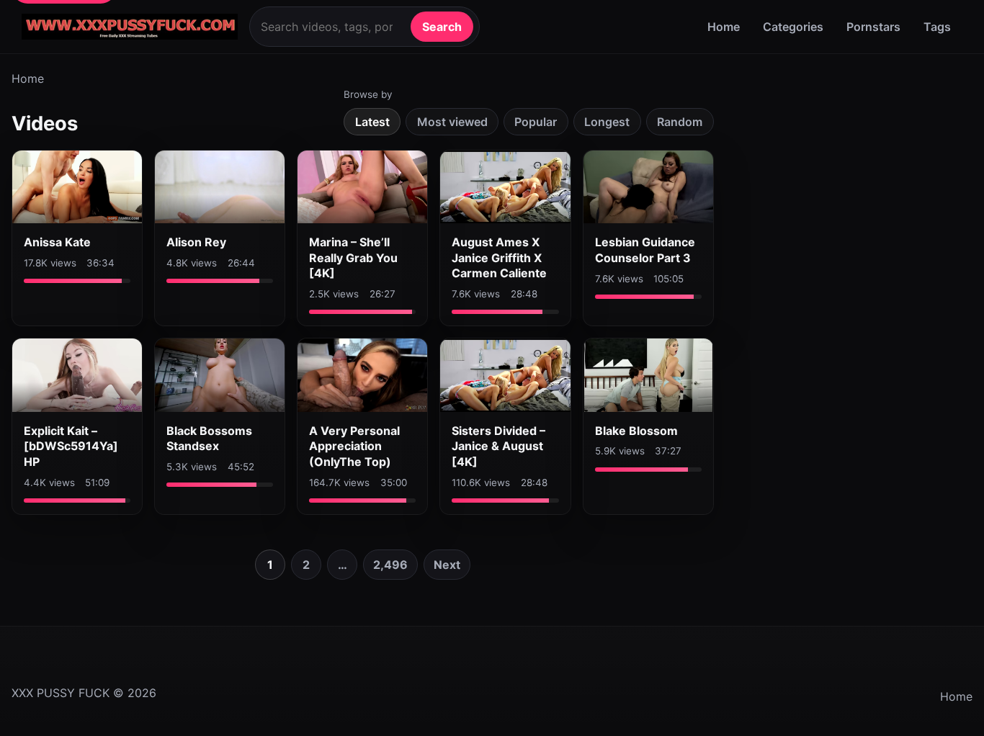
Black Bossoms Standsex (209, 438)
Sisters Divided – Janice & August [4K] (498, 446)
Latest (372, 122)
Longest (607, 122)
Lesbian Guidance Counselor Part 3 (645, 250)
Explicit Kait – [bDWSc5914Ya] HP (71, 446)
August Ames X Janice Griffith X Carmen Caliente (499, 257)
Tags (937, 26)
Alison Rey (196, 242)
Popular (535, 122)
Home (723, 26)
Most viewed (452, 122)
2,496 (390, 564)
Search (442, 26)
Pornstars (873, 26)
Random (679, 122)
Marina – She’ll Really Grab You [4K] (353, 257)
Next (447, 564)
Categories (793, 26)
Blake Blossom (636, 430)
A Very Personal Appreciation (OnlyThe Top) (354, 446)
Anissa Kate (57, 242)
